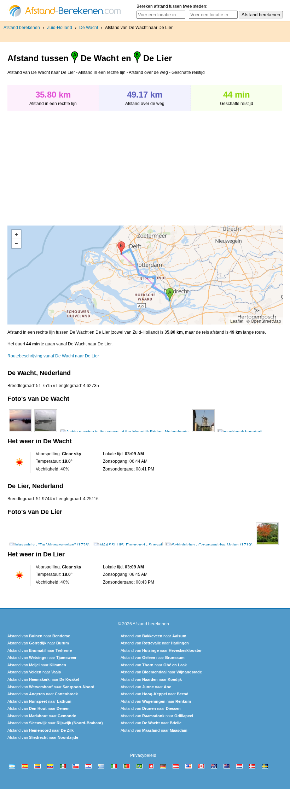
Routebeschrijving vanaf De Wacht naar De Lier (53, 355)
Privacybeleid (143, 755)
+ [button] (16, 234)
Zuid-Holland (59, 27)
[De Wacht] (20, 431)
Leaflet (236, 321)
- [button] (16, 243)
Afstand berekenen (22, 27)
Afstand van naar (38, 636)
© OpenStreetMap (263, 321)
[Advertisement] (66, 164)
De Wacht (88, 27)
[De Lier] (49, 545)
